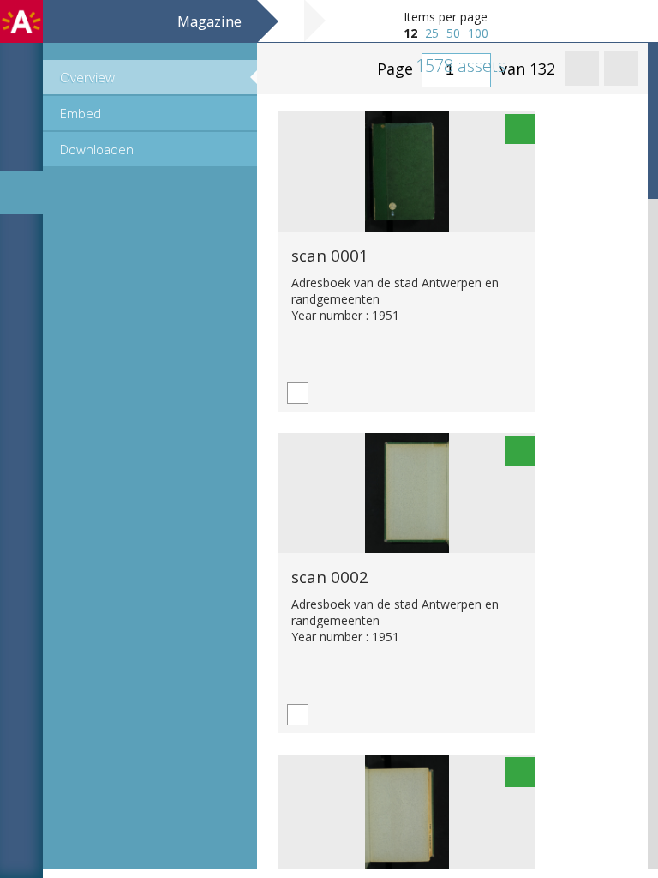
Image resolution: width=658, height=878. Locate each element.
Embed (80, 113)
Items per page (446, 17)
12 (410, 33)
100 (478, 33)
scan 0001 (329, 255)
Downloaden (97, 149)
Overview (87, 77)
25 (432, 33)
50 (453, 33)
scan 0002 (329, 576)
